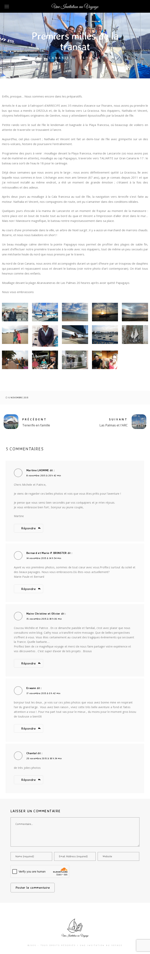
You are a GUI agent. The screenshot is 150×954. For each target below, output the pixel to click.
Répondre (28, 528)
